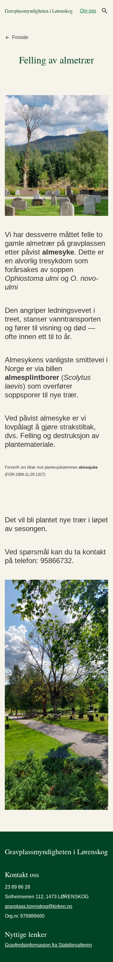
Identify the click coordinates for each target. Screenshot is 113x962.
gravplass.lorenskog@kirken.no (38, 906)
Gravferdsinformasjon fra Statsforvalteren (48, 945)
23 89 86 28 (17, 887)
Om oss (88, 10)
